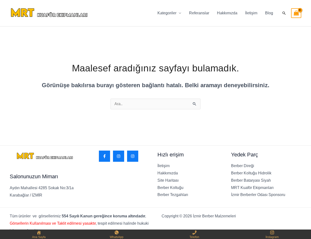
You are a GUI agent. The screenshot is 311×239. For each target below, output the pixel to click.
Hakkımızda (227, 13)
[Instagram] (118, 156)
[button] (284, 13)
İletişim (251, 13)
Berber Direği (242, 166)
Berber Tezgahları (172, 195)
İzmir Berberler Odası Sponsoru (258, 195)
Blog (269, 13)
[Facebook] (104, 156)
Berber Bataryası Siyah (251, 180)
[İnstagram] (132, 156)
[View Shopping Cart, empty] (296, 13)
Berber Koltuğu (170, 188)
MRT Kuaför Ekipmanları (252, 188)
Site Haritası (168, 180)
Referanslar (199, 13)
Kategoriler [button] (166, 13)
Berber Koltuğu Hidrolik (251, 173)
